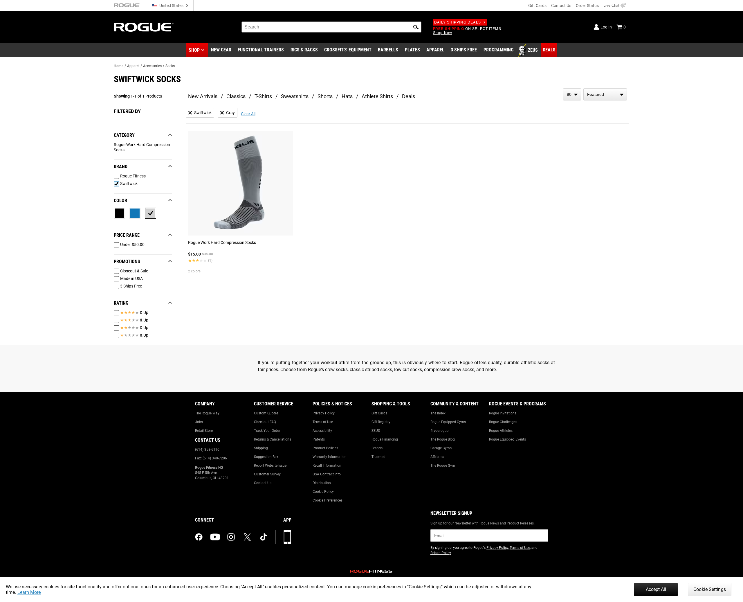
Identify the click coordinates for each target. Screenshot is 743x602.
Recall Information (327, 465)
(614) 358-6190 (207, 450)
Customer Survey (267, 474)
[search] (331, 27)
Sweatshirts (295, 96)
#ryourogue (439, 431)
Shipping (261, 448)
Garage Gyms (441, 448)
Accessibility (322, 431)
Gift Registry (381, 422)
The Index (438, 413)
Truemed (378, 457)
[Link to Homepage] (144, 27)
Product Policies (325, 448)
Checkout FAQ (265, 422)
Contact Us (561, 5)
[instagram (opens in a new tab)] (231, 537)
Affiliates (437, 457)
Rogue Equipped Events (507, 439)
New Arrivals (202, 96)
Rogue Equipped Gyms (448, 422)
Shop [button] (194, 50)
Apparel (133, 66)
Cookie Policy (323, 492)
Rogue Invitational (503, 413)
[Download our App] (287, 537)
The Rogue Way (207, 413)
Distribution (322, 483)
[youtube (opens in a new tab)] (215, 537)
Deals (408, 96)
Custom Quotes (266, 413)
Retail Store (204, 431)
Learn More (29, 592)
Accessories (152, 66)
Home (118, 66)
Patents (319, 439)
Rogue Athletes (501, 431)
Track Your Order (267, 431)
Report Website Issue (270, 465)
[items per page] (572, 94)
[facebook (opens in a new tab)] (199, 537)
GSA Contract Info (327, 474)
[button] (415, 27)
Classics (236, 96)
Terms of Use (323, 422)
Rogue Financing (385, 439)
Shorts (325, 96)
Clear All (248, 114)
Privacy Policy (324, 413)
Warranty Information (330, 457)
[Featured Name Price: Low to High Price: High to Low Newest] (605, 94)
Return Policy (440, 553)
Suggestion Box (266, 457)
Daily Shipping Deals (457, 22)
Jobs (199, 422)
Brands (377, 448)
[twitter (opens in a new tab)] (247, 537)
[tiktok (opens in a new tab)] (263, 537)
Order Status (587, 5)
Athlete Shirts (377, 96)
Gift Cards (537, 5)
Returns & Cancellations (272, 439)
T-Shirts (263, 96)
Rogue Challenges (503, 422)
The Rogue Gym (442, 465)
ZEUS (376, 431)
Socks (170, 66)
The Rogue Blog (442, 439)
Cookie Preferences (327, 500)
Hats (347, 96)
